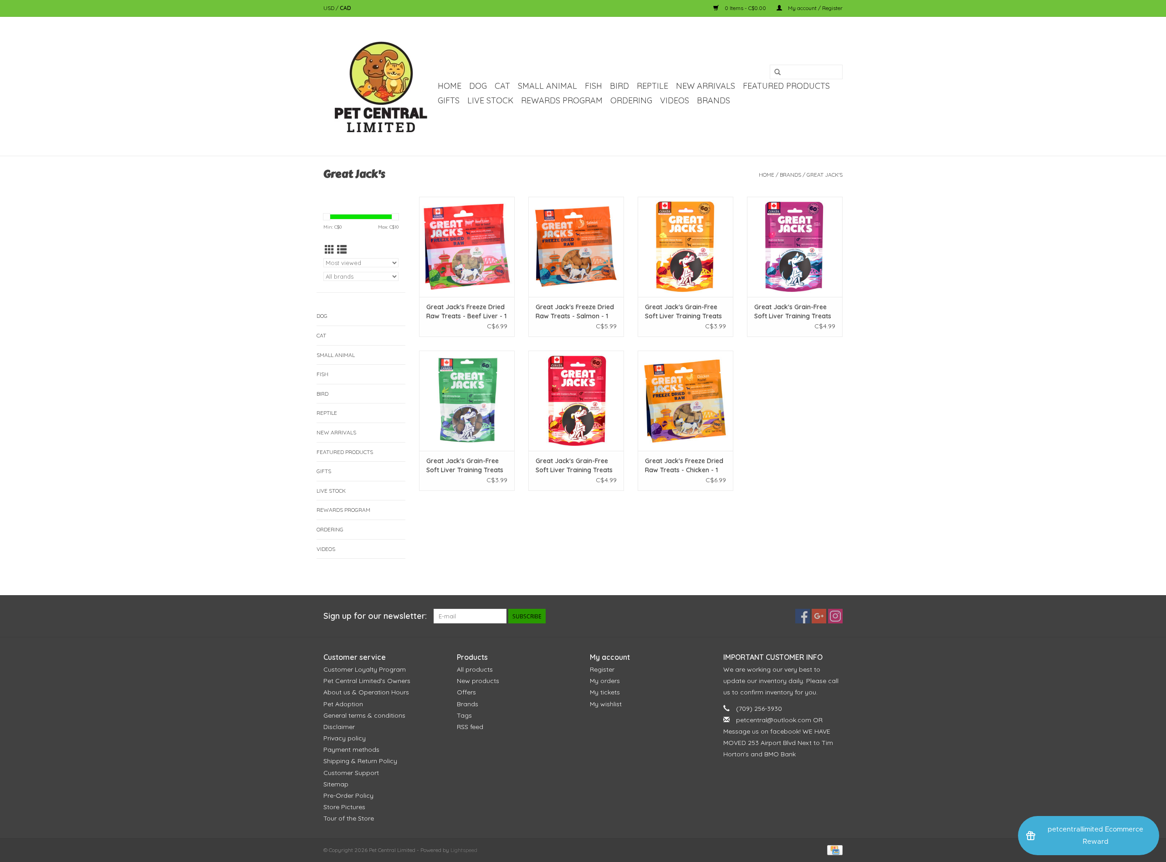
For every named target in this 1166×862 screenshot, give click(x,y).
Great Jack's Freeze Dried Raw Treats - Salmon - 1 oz (575, 312)
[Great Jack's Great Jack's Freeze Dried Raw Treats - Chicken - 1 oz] (685, 401)
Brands (713, 100)
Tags (464, 715)
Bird (619, 86)
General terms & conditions (364, 715)
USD (329, 8)
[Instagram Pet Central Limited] (835, 616)
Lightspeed (463, 850)
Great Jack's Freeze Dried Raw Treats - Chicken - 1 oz (684, 465)
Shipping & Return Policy (360, 761)
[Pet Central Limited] (379, 86)
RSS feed (470, 727)
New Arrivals (705, 86)
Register (602, 669)
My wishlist (606, 704)
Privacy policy (344, 738)
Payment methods (351, 749)
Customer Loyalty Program (364, 669)
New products (478, 681)
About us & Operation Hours (366, 692)
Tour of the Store (348, 818)
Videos (674, 100)
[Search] (777, 72)
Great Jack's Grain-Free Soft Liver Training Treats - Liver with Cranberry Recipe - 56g (574, 465)
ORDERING (631, 100)
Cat (502, 86)
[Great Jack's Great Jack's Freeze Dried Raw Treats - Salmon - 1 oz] (576, 247)
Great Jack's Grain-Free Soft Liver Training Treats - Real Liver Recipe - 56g (792, 312)
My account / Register (815, 8)
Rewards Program (562, 100)
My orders (605, 681)
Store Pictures (344, 807)
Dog (478, 86)
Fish (593, 86)
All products (475, 669)
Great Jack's (825, 174)
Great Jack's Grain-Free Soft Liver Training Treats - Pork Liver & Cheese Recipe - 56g (683, 312)
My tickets (605, 692)
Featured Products (786, 86)
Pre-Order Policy (348, 795)
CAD (345, 8)
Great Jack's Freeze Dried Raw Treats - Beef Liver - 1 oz (466, 312)
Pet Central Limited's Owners (366, 681)
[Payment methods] (833, 849)
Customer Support (351, 773)
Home (449, 86)
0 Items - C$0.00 (745, 8)
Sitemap (335, 784)
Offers (466, 692)
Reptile (652, 86)
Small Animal (547, 86)
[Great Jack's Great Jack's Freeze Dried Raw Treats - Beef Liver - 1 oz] (467, 247)
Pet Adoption (343, 704)
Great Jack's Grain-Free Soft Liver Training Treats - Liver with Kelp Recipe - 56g (464, 465)
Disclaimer (339, 727)
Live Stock (490, 100)
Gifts (449, 100)
